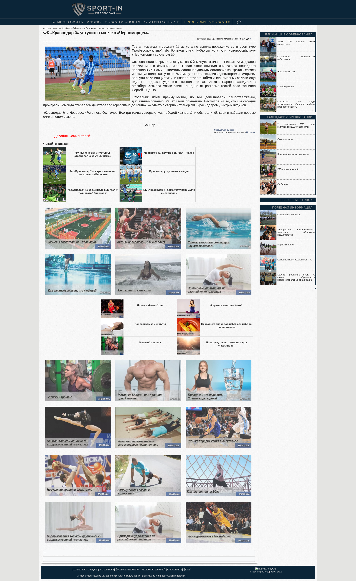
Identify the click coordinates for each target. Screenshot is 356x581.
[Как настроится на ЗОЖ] (218, 495)
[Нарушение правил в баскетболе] (78, 495)
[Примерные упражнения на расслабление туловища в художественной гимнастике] (218, 294)
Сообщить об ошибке (224, 130)
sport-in (46, 28)
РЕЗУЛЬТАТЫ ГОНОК (296, 200)
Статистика (174, 569)
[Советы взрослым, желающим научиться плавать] (218, 248)
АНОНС (94, 22)
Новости (56, 28)
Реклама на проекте (153, 569)
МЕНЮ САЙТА (70, 22)
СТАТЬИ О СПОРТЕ (162, 22)
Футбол (65, 28)
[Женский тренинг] (78, 400)
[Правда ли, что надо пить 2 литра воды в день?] (218, 400)
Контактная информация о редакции (93, 569)
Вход (187, 569)
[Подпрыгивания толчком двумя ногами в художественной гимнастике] (78, 542)
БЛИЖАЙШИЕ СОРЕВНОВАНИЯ (288, 34)
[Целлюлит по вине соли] (148, 294)
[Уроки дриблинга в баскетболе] (218, 542)
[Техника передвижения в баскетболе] (218, 447)
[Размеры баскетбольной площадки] (78, 248)
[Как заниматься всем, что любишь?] (78, 294)
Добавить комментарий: (72, 136)
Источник (250, 132)
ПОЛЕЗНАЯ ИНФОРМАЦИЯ (292, 207)
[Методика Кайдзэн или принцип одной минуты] (148, 400)
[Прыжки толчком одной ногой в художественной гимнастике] (78, 447)
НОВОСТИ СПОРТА (122, 22)
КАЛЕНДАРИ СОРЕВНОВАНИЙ (289, 117)
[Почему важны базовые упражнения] (148, 495)
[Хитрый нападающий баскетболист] (148, 248)
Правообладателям (128, 569)
